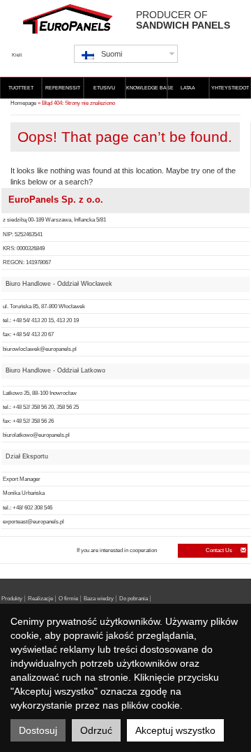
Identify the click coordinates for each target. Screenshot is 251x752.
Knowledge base (146, 88)
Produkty (11, 598)
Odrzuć (96, 730)
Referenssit (62, 88)
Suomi (111, 54)
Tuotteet (20, 88)
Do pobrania (133, 598)
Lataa (188, 88)
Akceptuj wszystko (175, 730)
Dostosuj (38, 730)
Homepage (23, 103)
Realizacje (40, 598)
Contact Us (220, 550)
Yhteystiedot (230, 88)
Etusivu (104, 88)
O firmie (68, 598)
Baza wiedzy (99, 598)
